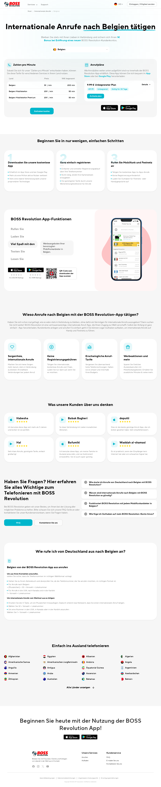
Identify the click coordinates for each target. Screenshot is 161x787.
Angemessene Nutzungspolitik (88, 778)
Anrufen (85, 757)
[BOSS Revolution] (12, 4)
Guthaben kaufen (42, 111)
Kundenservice (113, 753)
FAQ (18, 523)
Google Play (105, 76)
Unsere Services (89, 753)
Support (44, 4)
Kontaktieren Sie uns (48, 523)
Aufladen (85, 761)
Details (145, 84)
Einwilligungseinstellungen (109, 778)
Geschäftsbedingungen (47, 778)
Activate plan (95, 96)
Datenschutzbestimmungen (66, 778)
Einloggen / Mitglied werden (142, 4)
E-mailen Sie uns (112, 761)
